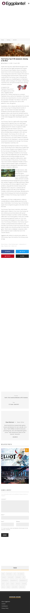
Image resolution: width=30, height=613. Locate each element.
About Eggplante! (6, 601)
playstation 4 (23, 244)
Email (2, 521)
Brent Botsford (5, 63)
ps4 (8, 583)
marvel (4, 577)
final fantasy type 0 (13, 244)
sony (12, 583)
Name (3, 514)
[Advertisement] (15, 23)
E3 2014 (11, 63)
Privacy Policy (5, 608)
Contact (3, 603)
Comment (3, 499)
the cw (18, 583)
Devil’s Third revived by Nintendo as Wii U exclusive (16, 396)
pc (23, 577)
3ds (3, 574)
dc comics (20, 574)
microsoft (10, 577)
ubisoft (24, 583)
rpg (2, 246)
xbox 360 (14, 587)
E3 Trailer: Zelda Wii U (14, 403)
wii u (3, 587)
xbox (8, 587)
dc (14, 574)
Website (18, 521)
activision (9, 574)
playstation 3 (14, 580)
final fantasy (5, 244)
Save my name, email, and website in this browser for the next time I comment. (14, 529)
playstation (5, 580)
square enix (8, 246)
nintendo (18, 577)
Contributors (5, 606)
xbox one (14, 246)
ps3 (3, 583)
